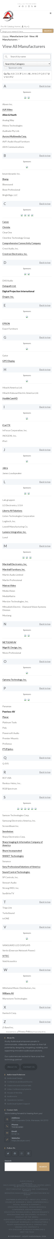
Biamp (5, 179)
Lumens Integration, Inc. (14, 532)
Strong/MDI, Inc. (10, 888)
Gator (5, 355)
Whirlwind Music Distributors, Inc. (19, 988)
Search (8, 1161)
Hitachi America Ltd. (12, 387)
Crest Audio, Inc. (10, 248)
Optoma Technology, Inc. (14, 679)
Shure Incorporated (12, 850)
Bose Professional (11, 189)
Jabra (5, 467)
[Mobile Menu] (50, 13)
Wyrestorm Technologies (14, 998)
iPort (4, 441)
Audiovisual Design (14, 1078)
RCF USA (6, 777)
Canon (5, 221)
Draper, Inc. (8, 296)
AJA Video (7, 109)
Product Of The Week (26, 1217)
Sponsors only (15, 67)
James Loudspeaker (12, 473)
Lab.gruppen (8, 500)
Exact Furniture (10, 328)
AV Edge (41, 1214)
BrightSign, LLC (10, 195)
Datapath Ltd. (9, 286)
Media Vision (8, 590)
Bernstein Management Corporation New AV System (27, 1193)
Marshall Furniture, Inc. (13, 569)
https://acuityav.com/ (21, 1140)
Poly (4, 727)
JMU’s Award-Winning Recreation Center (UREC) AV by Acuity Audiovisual (27, 1185)
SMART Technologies (13, 856)
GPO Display (8, 361)
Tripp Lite (7, 907)
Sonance (6, 861)
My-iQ (26, 26)
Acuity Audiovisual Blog (19, 1224)
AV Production (39, 1222)
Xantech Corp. (9, 1013)
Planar (5, 717)
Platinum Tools (9, 722)
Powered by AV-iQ (39, 1032)
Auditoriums (12, 1096)
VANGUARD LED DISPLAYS (16, 945)
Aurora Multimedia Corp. (14, 136)
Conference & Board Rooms (26, 1209)
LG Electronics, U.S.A (12, 505)
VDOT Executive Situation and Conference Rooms (27, 1189)
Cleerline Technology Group (16, 237)
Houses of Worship (14, 1093)
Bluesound (7, 184)
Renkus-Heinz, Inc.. (11, 783)
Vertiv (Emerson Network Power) (18, 950)
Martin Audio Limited (12, 574)
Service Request (40, 1212)
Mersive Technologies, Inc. (15, 601)
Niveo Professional (11, 652)
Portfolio (27, 1184)
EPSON (6, 323)
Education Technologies (16, 1212)
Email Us (15, 1134)
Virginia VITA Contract (26, 1227)
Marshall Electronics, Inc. (14, 564)
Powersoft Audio (10, 733)
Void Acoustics (9, 961)
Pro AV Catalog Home (11, 26)
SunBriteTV (8, 893)
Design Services (37, 1207)
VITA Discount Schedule (17, 1222)
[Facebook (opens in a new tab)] (22, 6)
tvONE (5, 918)
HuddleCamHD (10, 398)
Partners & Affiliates (16, 1199)
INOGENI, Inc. (9, 435)
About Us (12, 1067)
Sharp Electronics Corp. (13, 836)
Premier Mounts (10, 738)
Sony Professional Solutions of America (21, 866)
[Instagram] (22, 1153)
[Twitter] (8, 1153)
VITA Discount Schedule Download (26, 1229)
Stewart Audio (9, 882)
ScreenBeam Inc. (10, 826)
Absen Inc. (7, 104)
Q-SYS (5, 763)
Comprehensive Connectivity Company (21, 243)
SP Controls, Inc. (10, 877)
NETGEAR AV (9, 642)
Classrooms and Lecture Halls (19, 1085)
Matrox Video (9, 585)
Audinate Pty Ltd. (10, 131)
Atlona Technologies (12, 125)
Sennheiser (7, 831)
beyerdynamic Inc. (11, 173)
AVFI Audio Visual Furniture (16, 141)
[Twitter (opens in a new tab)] (19, 6)
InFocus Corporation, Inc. (14, 430)
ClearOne (7, 232)
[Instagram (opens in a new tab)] (25, 6)
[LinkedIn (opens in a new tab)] (28, 6)
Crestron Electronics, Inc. (14, 254)
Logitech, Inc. (9, 521)
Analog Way (8, 120)
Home (5, 36)
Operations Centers (15, 1100)
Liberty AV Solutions (12, 510)
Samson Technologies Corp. (15, 815)
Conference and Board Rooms (19, 1082)
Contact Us (28, 1067)
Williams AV (8, 993)
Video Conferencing (37, 1202)
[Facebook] (15, 1153)
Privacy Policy (25, 1031)
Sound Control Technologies (16, 872)
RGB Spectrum (9, 788)
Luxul (5, 537)
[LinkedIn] (28, 1153)
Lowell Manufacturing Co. (15, 526)
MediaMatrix (8, 596)
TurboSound (8, 913)
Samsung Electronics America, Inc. (19, 820)
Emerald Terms (11, 1032)
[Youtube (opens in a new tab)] (34, 6)
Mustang (6, 615)
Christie (6, 227)
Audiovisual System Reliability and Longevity (26, 1219)
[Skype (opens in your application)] (31, 6)
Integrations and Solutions (21, 1214)
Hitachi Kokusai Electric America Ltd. (20, 393)
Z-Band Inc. (8, 1027)
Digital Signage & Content (26, 1204)
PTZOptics (7, 749)
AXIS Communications (13, 147)
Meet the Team (27, 1232)
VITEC (5, 955)
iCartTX (6, 425)
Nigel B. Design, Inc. (12, 647)
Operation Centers (17, 1207)
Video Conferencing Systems (19, 1089)
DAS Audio (7, 280)
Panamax (6, 706)
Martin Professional (12, 580)
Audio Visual (26, 1181)
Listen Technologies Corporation (18, 516)
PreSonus (7, 743)
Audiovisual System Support (18, 1104)
